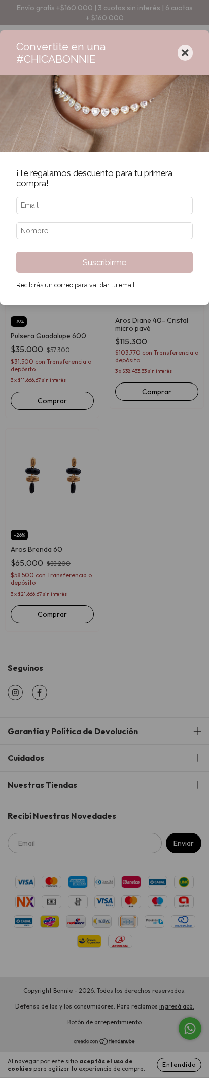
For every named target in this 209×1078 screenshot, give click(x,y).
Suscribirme (104, 262)
